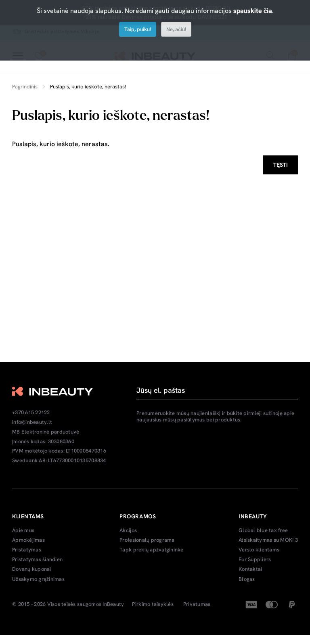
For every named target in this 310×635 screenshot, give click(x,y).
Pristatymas (26, 550)
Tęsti (280, 164)
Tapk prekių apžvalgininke (151, 550)
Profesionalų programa (146, 540)
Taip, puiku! (137, 29)
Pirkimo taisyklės (152, 604)
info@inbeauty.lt (32, 422)
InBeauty (113, 604)
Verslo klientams (259, 550)
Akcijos (128, 530)
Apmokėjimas (28, 540)
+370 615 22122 (31, 412)
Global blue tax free (263, 530)
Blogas (247, 579)
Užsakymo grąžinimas (38, 579)
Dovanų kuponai (31, 569)
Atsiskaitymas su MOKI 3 (268, 540)
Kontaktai (250, 569)
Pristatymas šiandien (37, 559)
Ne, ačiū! (176, 29)
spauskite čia (252, 10)
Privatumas (197, 604)
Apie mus (23, 530)
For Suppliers (255, 559)
